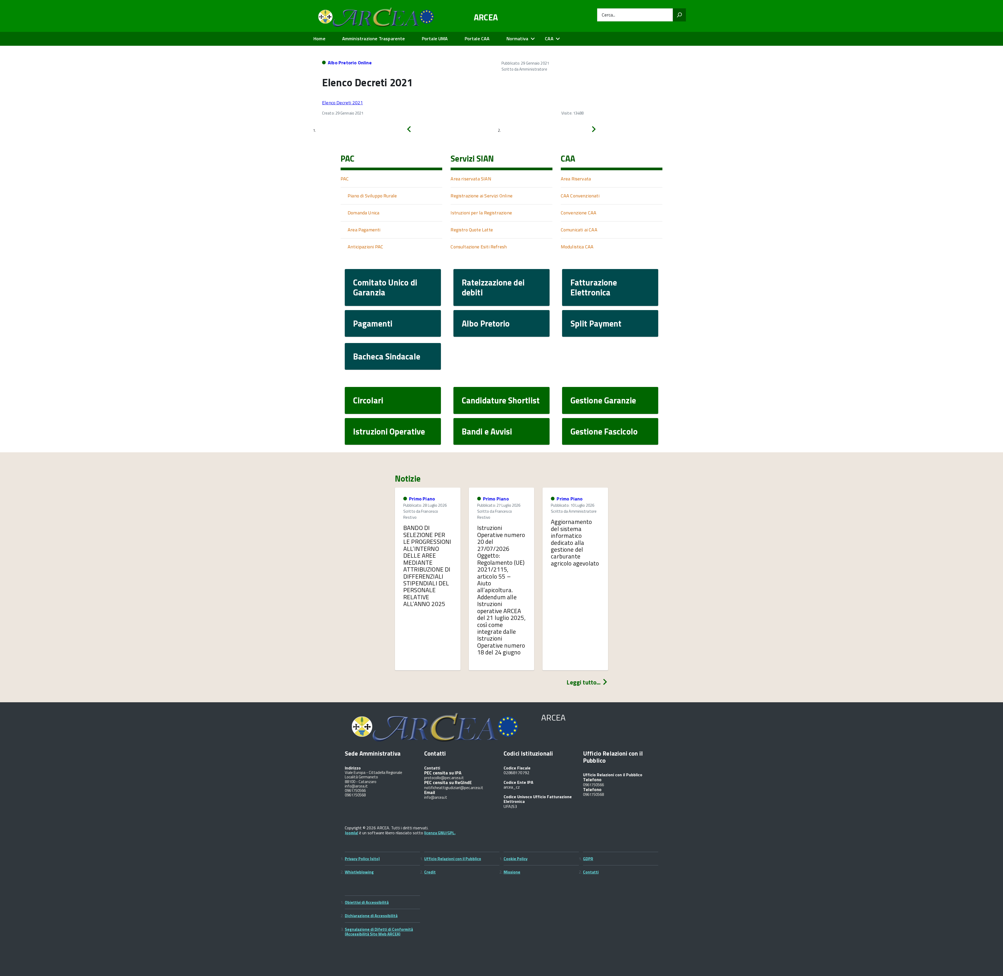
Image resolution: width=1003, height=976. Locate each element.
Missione (512, 872)
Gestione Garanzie (603, 400)
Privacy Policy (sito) (362, 859)
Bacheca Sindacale (386, 356)
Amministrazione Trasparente (373, 38)
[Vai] (679, 14)
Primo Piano (422, 498)
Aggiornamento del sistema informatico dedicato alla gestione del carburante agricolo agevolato (575, 542)
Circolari (368, 400)
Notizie (408, 478)
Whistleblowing (359, 872)
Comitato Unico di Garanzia (385, 287)
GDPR (588, 859)
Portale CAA (477, 38)
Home (319, 38)
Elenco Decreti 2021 (342, 102)
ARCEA (486, 17)
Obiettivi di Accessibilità (367, 902)
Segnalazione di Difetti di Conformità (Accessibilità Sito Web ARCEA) (379, 931)
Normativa (517, 38)
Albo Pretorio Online (350, 62)
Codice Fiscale (517, 768)
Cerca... (608, 15)
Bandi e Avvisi (487, 431)
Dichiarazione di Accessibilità (371, 916)
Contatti (591, 872)
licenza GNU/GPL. (440, 833)
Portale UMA (435, 38)
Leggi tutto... (584, 682)
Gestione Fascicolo (604, 431)
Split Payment (595, 323)
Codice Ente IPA (518, 782)
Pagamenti (372, 323)
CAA (549, 38)
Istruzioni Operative (389, 431)
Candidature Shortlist (501, 400)
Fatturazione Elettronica (593, 287)
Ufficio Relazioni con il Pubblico (452, 859)
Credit (430, 872)
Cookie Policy (516, 859)
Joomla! (351, 833)
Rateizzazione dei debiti (493, 287)
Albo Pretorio (486, 323)
